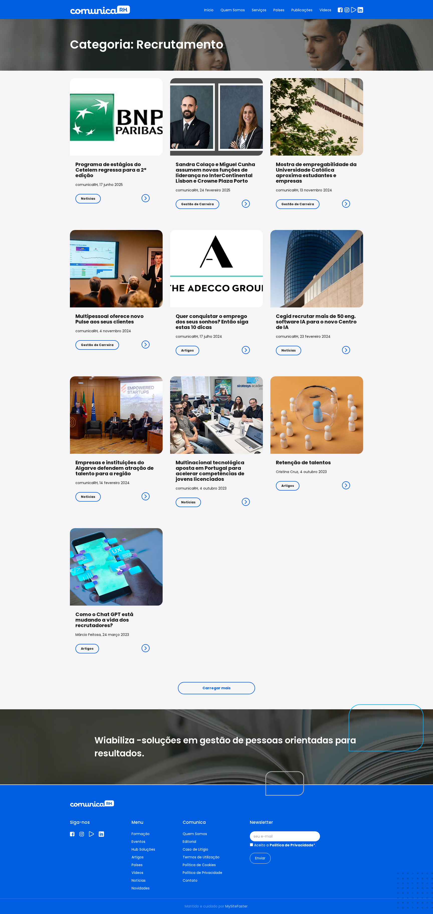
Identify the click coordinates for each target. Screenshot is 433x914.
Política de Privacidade (202, 872)
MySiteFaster (236, 906)
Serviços (259, 10)
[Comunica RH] (100, 10)
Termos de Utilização (201, 857)
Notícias (88, 198)
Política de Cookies (199, 864)
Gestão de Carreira (197, 204)
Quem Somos (233, 10)
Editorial (189, 841)
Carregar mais (216, 688)
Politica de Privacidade (291, 845)
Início (208, 10)
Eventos (138, 841)
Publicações (301, 10)
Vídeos (325, 10)
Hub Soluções (143, 849)
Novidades (141, 888)
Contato (190, 880)
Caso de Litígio (195, 849)
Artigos (187, 350)
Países (278, 10)
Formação (141, 833)
